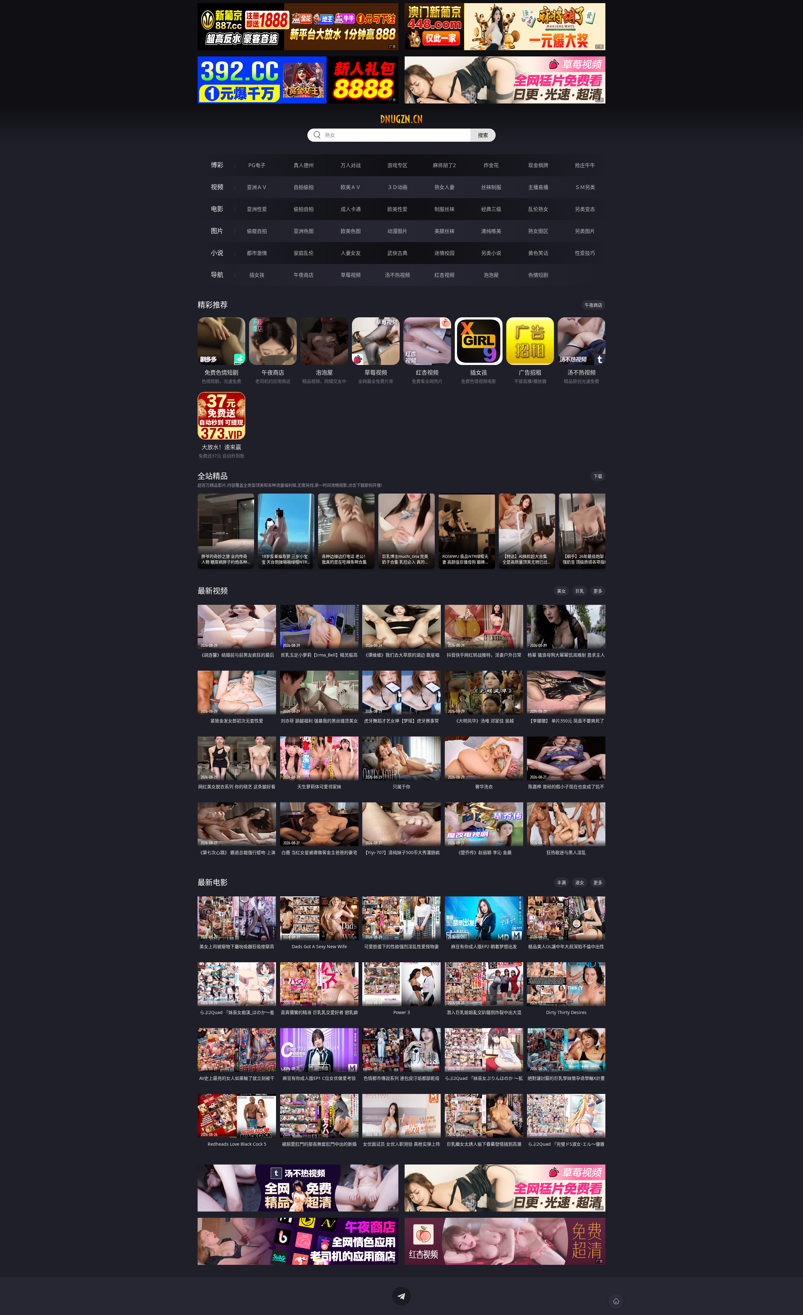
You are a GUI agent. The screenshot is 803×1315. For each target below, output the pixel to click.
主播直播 (538, 187)
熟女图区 (538, 231)
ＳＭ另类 (585, 187)
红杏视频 (444, 275)
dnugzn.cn (401, 119)
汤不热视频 (397, 275)
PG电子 (256, 165)
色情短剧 (538, 275)
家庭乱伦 (304, 253)
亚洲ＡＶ (257, 187)
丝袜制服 (491, 187)
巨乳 (579, 591)
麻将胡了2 (444, 165)
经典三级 (491, 209)
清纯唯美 (491, 231)
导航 (217, 275)
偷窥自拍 (257, 231)
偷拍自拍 (304, 209)
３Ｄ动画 (397, 187)
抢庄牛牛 (585, 165)
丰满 (561, 882)
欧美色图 (351, 231)
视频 (217, 187)
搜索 (483, 135)
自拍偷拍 (304, 187)
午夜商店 (304, 275)
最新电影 (213, 882)
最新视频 (213, 590)
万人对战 (351, 165)
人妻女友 (351, 253)
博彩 (217, 165)
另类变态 (585, 209)
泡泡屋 (491, 275)
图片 (217, 231)
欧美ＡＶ (351, 187)
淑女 (579, 882)
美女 (561, 591)
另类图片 (585, 231)
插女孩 (256, 275)
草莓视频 (351, 275)
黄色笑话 (538, 253)
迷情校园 (444, 253)
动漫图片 (397, 231)
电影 (217, 209)
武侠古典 (397, 253)
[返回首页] (616, 1301)
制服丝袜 (444, 209)
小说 (217, 253)
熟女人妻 (444, 187)
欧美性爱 (397, 209)
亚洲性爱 (257, 209)
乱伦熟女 (538, 209)
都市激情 (257, 253)
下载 (597, 476)
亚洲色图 (304, 231)
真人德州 (304, 165)
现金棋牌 (538, 165)
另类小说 (491, 253)
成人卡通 (351, 209)
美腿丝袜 (444, 231)
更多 (597, 591)
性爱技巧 (585, 253)
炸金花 (491, 165)
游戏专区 (397, 165)
